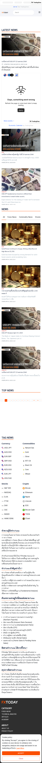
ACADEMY (5, 719)
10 (27, 400)
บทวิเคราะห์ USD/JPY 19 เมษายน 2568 (14, 372)
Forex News (11, 217)
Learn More (20, 748)
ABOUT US (5, 728)
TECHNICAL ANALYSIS (9, 714)
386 (38, 400)
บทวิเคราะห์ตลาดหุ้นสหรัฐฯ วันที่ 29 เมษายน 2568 (17, 154)
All (4, 217)
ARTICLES (5, 717)
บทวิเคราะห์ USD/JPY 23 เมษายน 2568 (14, 61)
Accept (21, 753)
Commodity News (26, 217)
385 (34, 400)
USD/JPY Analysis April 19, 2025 (12, 333)
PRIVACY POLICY (7, 731)
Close (21, 759)
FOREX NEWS (6, 711)
